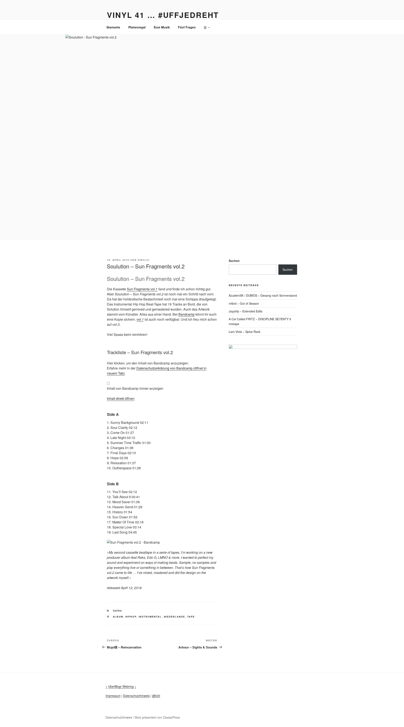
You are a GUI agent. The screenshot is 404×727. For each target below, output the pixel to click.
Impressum (113, 696)
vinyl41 (144, 259)
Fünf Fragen (187, 27)
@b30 (156, 696)
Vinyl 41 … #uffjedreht (163, 14)
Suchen (234, 261)
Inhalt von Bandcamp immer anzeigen (135, 388)
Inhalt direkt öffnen (120, 398)
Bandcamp (186, 314)
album (118, 616)
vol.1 (140, 319)
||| (205, 27)
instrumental (150, 616)
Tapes (117, 610)
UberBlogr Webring (121, 686)
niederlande (174, 616)
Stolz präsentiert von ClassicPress (157, 717)
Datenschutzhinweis (136, 696)
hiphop (131, 616)
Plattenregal (137, 27)
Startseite (113, 27)
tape (191, 616)
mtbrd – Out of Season (244, 303)
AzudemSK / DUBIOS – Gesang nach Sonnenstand (263, 295)
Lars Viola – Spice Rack (244, 331)
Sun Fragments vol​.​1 (142, 289)
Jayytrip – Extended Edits (245, 311)
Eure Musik (162, 27)
